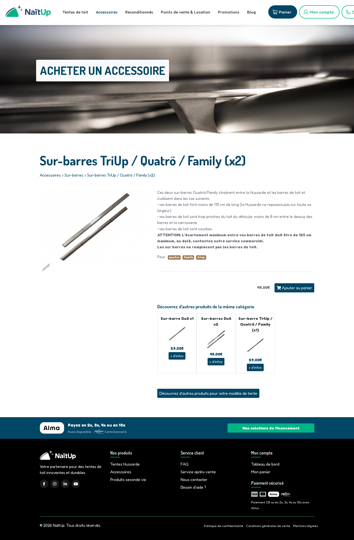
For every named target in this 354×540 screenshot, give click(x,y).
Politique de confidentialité (223, 526)
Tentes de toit (75, 12)
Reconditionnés (139, 12)
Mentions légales (305, 526)
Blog (251, 12)
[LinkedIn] (65, 484)
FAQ (185, 464)
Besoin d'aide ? (193, 487)
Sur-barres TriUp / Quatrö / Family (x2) (121, 175)
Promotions (228, 12)
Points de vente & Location (185, 12)
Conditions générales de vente (268, 526)
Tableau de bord (265, 464)
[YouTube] (76, 484)
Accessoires (107, 12)
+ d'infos (177, 356)
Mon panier (260, 471)
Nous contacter (194, 479)
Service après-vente (198, 471)
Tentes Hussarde (125, 464)
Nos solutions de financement (271, 428)
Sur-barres (74, 175)
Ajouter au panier (296, 287)
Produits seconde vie (128, 479)
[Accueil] (28, 12)
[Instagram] (54, 484)
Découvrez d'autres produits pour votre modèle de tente (208, 393)
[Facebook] (44, 484)
